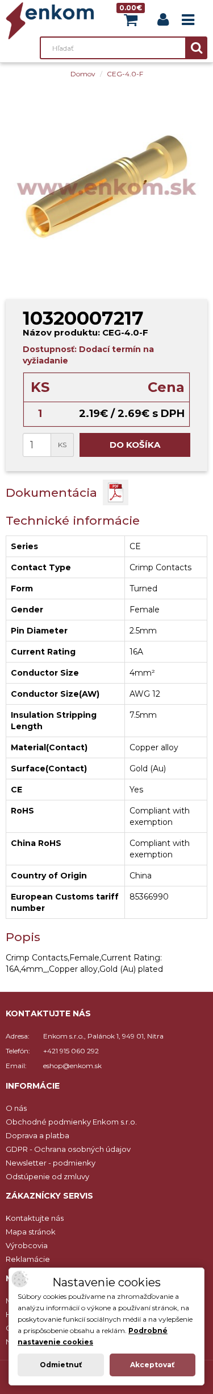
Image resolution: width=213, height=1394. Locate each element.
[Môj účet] (163, 22)
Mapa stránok (31, 1231)
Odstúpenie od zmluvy (47, 1176)
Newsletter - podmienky (50, 1162)
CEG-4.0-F (125, 74)
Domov (82, 74)
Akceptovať (152, 1364)
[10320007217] (106, 186)
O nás (16, 1108)
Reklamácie (28, 1259)
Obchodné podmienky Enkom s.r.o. (71, 1121)
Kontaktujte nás (35, 1218)
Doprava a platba (37, 1135)
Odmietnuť (61, 1364)
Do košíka (135, 444)
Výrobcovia (27, 1245)
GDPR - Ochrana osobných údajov (68, 1149)
